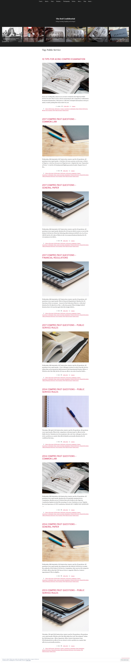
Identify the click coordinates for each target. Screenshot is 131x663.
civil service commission (71, 173)
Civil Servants (51, 109)
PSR (54, 110)
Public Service (65, 110)
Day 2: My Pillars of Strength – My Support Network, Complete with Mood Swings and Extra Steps (54, 39)
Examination (67, 175)
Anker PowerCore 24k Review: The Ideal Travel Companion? (118, 39)
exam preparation (60, 175)
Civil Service (57, 109)
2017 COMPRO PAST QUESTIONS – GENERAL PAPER (59, 186)
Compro (73, 106)
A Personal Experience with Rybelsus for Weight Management (97, 39)
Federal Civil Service (83, 109)
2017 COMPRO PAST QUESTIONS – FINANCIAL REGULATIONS (59, 256)
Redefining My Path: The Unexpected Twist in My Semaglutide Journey (9, 39)
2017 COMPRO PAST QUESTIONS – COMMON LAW (59, 120)
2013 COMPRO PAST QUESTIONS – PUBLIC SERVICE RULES (63, 591)
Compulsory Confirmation (70, 109)
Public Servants (58, 110)
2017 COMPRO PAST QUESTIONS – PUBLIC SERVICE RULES (63, 326)
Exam (77, 109)
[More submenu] (81, 1)
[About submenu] (91, 1)
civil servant (50, 173)
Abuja (46, 109)
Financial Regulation (84, 175)
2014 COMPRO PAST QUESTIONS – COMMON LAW (59, 457)
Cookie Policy (28, 660)
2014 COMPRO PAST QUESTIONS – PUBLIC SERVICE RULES (63, 390)
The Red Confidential (65, 19)
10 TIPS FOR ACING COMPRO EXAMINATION (63, 59)
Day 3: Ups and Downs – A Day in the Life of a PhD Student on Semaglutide (33, 39)
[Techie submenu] (75, 1)
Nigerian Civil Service (50, 176)
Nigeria (43, 110)
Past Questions (49, 110)
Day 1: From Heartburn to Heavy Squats (73, 39)
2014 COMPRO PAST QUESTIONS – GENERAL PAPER (59, 525)
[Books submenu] (48, 1)
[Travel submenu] (42, 1)
